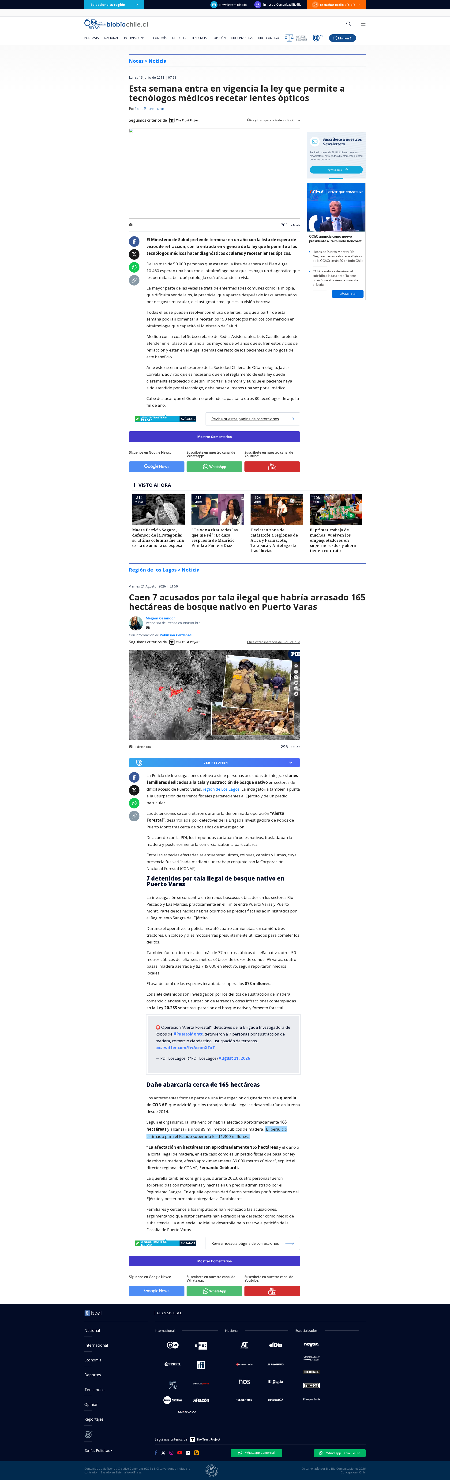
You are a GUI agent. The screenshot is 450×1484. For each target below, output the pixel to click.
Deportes (179, 38)
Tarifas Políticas (97, 1450)
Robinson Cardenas (175, 635)
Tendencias (199, 38)
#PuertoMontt (188, 1034)
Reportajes (94, 1419)
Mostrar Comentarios (214, 437)
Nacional (111, 38)
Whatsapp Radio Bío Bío (343, 1453)
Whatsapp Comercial (259, 1452)
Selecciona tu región (107, 4)
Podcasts (91, 38)
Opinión (220, 38)
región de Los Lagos (221, 789)
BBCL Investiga (242, 38)
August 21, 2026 (234, 1058)
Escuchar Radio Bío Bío (338, 5)
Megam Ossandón (161, 618)
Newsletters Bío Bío (233, 5)
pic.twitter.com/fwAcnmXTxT (185, 1047)
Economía (159, 38)
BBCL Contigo (268, 38)
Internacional (135, 38)
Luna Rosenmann (149, 109)
